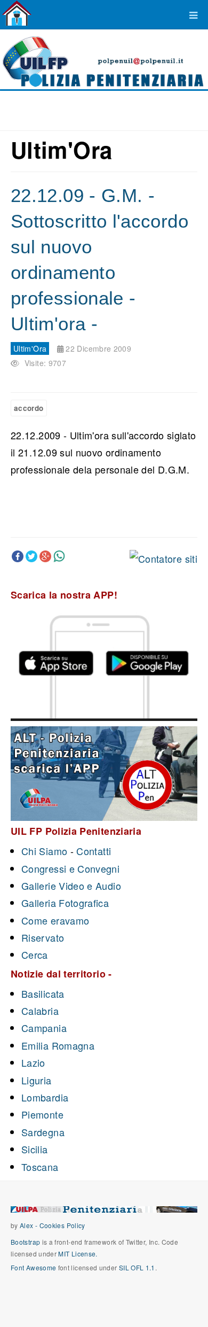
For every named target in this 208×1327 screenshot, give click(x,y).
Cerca (34, 954)
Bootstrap (25, 1241)
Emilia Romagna (57, 1045)
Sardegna (43, 1132)
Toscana (40, 1167)
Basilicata (43, 993)
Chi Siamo (44, 851)
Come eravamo (55, 920)
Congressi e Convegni (70, 868)
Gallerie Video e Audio (71, 886)
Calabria (40, 1011)
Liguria (36, 1080)
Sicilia (34, 1149)
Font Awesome (33, 1267)
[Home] (17, 13)
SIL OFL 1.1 (137, 1267)
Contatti (93, 851)
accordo (29, 408)
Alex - (29, 1225)
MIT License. (77, 1253)
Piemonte (42, 1114)
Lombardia (44, 1097)
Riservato (42, 937)
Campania (44, 1028)
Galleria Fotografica (65, 903)
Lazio (33, 1062)
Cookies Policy (62, 1225)
